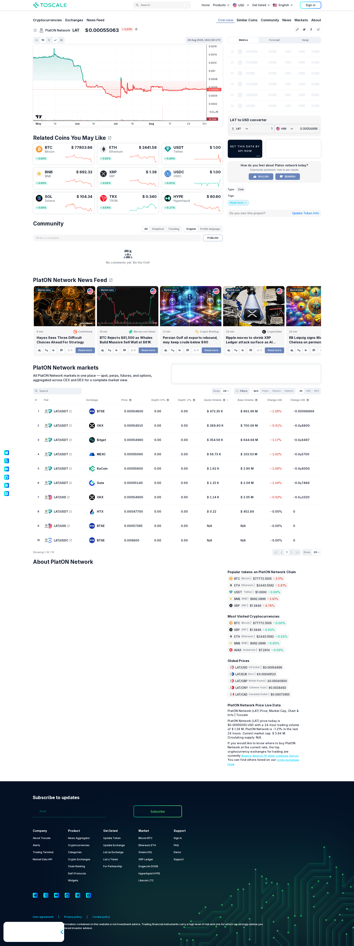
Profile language (210, 228)
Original (191, 228)
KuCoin (293, 755)
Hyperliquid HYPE (149, 873)
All (146, 228)
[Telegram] (35, 895)
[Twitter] (45, 895)
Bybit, (272, 755)
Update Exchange (114, 845)
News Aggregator (79, 838)
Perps (265, 390)
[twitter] (304, 29)
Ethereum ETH (147, 845)
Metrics (243, 40)
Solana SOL (145, 852)
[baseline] (55, 40)
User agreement (43, 916)
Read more (85, 350)
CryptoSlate (274, 331)
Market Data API (42, 859)
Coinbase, (282, 755)
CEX (308, 390)
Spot (256, 390)
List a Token (110, 859)
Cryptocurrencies (47, 20)
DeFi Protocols (77, 873)
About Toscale (42, 838)
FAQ (176, 845)
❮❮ (276, 552)
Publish (212, 237)
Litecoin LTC (146, 880)
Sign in (310, 5)
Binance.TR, (260, 755)
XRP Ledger (145, 859)
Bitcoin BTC (145, 838)
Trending (173, 228)
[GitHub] (67, 895)
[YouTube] (77, 895)
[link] (63, 154)
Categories (75, 852)
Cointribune (85, 331)
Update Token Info (305, 213)
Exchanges (74, 20)
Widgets (73, 880)
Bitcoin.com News (144, 331)
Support (179, 859)
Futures (276, 390)
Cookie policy (101, 916)
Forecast (274, 40)
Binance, (247, 755)
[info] (136, 29)
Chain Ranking (76, 866)
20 (224, 390)
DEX (316, 390)
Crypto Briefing (209, 331)
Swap (305, 40)
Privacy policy (73, 916)
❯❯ (297, 552)
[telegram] (318, 29)
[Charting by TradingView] (38, 117)
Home (206, 5)
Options (289, 390)
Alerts (36, 845)
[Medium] (56, 895)
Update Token (112, 838)
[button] (162, 5)
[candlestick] (61, 40)
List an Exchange (113, 852)
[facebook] (311, 29)
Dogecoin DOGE (148, 866)
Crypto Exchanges (79, 859)
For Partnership (112, 866)
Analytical (158, 228)
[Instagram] (88, 895)
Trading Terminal (43, 852)
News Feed (95, 20)
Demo (177, 852)
